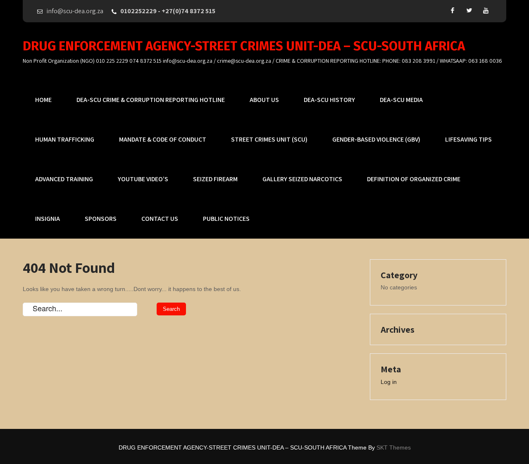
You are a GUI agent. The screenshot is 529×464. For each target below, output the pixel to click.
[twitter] (469, 10)
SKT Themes (393, 447)
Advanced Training (64, 179)
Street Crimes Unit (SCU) (269, 139)
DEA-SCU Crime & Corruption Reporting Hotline (150, 99)
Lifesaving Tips (468, 139)
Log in (389, 382)
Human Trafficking (64, 139)
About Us (264, 99)
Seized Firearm (215, 179)
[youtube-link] (485, 10)
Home (43, 99)
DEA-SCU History (329, 99)
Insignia (47, 218)
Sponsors (101, 218)
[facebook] (452, 10)
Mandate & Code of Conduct (162, 139)
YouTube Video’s (143, 179)
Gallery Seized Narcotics (302, 179)
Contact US (159, 218)
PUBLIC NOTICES (226, 218)
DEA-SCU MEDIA (401, 99)
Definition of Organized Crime (413, 179)
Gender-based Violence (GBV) (376, 139)
